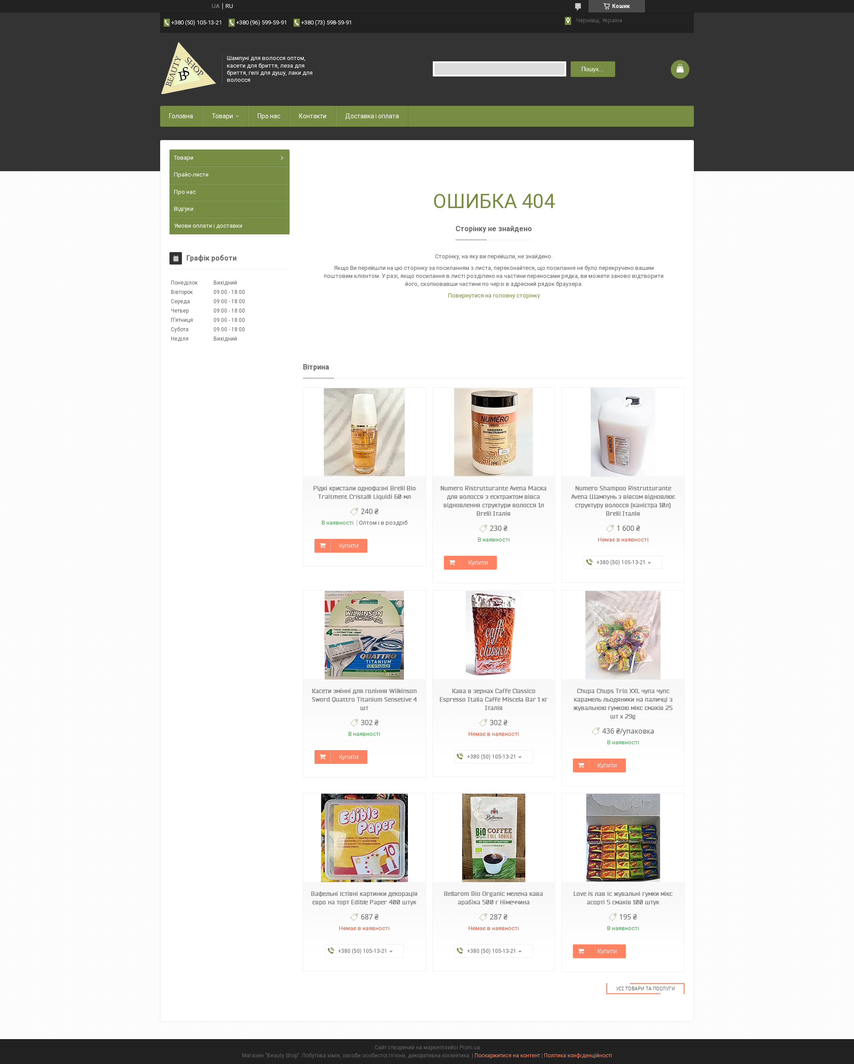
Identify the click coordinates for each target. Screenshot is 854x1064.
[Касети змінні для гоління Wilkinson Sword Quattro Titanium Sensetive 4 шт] (364, 635)
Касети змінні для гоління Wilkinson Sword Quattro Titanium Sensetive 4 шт (364, 699)
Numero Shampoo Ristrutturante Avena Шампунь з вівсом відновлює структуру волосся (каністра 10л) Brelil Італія (623, 501)
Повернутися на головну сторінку (494, 295)
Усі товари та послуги (645, 988)
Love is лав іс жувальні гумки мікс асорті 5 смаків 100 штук (623, 898)
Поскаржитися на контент (507, 1055)
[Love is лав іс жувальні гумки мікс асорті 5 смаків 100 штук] (623, 838)
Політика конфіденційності (578, 1055)
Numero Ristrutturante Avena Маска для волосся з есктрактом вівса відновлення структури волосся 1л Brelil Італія (493, 501)
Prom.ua (469, 1047)
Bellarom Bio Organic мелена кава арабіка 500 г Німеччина (493, 898)
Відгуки (183, 208)
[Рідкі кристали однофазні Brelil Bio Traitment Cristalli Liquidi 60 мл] (364, 432)
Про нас (269, 116)
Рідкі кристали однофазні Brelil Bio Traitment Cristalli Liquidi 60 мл (364, 492)
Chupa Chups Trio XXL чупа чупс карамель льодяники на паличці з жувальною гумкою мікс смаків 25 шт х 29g (623, 703)
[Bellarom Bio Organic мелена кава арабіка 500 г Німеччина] (494, 838)
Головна (181, 116)
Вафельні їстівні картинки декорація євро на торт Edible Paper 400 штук (364, 898)
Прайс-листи (191, 174)
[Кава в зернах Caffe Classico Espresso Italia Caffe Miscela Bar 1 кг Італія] (494, 635)
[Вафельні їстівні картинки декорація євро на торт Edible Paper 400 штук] (364, 838)
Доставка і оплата (372, 116)
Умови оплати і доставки (208, 225)
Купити (349, 545)
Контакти (312, 116)
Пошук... (592, 69)
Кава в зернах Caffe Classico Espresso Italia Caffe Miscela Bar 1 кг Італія (493, 699)
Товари (222, 116)
